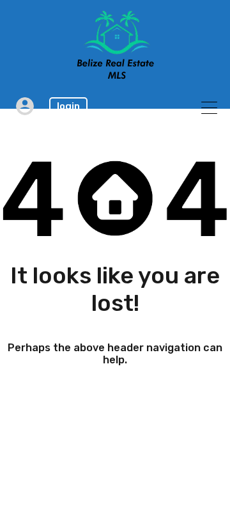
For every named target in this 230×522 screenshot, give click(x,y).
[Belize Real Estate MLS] (115, 75)
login (68, 106)
